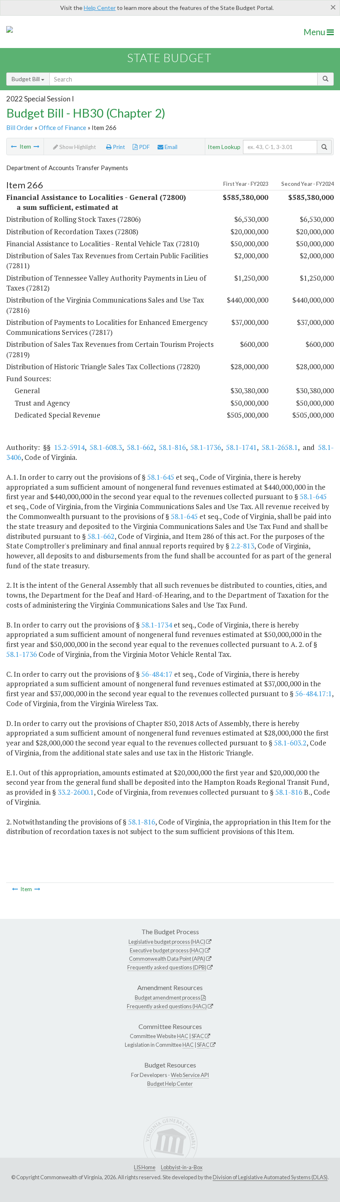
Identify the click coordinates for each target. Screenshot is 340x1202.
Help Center (100, 7)
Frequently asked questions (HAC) (167, 1006)
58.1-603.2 (290, 743)
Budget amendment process (167, 997)
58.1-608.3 (106, 447)
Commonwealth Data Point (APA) (167, 958)
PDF (144, 147)
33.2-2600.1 (76, 792)
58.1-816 (172, 447)
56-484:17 (156, 674)
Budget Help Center (170, 1083)
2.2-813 (242, 546)
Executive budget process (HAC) (167, 950)
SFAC (198, 1036)
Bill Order (19, 127)
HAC (182, 1036)
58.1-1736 (205, 447)
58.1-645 (160, 477)
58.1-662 (140, 447)
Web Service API (190, 1075)
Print (118, 147)
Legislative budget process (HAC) (167, 941)
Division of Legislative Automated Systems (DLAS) (270, 1177)
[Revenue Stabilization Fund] (36, 146)
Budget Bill (26, 78)
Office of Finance (62, 127)
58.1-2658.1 (280, 447)
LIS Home (144, 1167)
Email (170, 147)
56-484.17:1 (313, 693)
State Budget (169, 58)
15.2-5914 (69, 447)
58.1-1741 (241, 447)
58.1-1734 (156, 625)
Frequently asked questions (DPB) (166, 967)
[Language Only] (14, 146)
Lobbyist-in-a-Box (181, 1167)
